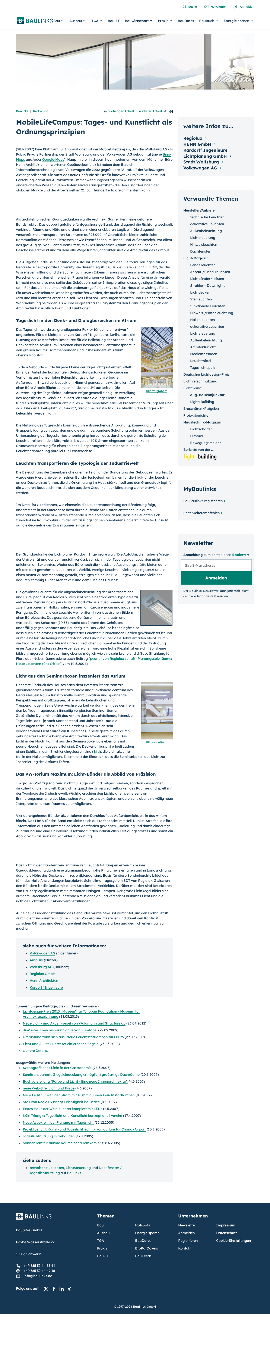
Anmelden (186, 1233)
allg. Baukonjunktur (207, 395)
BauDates (186, 21)
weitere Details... (36, 1050)
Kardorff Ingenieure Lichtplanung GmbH (205, 153)
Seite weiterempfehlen (201, 513)
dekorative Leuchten (207, 224)
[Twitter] (47, 1288)
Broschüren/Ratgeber (201, 408)
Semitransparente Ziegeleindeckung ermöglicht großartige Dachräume (81, 1074)
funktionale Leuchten (207, 306)
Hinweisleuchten (203, 244)
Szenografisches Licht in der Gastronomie (57, 1068)
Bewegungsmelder (205, 443)
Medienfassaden (203, 354)
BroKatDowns (146, 1248)
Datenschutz (226, 1233)
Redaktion (40, 111)
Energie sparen (147, 1233)
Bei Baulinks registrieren (203, 501)
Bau (100, 1225)
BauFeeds (143, 1256)
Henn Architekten (44, 980)
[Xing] (70, 1288)
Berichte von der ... (198, 449)
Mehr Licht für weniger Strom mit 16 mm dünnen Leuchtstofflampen (79, 1095)
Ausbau (103, 1233)
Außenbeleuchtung (206, 231)
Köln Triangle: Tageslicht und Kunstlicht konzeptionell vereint (72, 1115)
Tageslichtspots (203, 367)
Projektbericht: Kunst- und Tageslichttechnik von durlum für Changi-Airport (84, 1129)
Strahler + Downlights (207, 285)
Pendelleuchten (203, 265)
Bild (96, 751)
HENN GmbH (198, 144)
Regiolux (193, 138)
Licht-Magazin (196, 258)
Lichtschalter (201, 429)
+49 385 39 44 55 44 (39, 1265)
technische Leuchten (47, 1168)
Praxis (102, 1248)
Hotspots (142, 1225)
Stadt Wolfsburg (201, 162)
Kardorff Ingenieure (46, 987)
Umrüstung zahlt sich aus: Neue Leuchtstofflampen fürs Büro (73, 1037)
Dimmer (196, 436)
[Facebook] (55, 1288)
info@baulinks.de (38, 1276)
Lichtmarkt (192, 388)
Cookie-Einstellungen (233, 1240)
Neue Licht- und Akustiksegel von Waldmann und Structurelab (74, 1023)
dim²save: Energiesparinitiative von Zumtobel (60, 1030)
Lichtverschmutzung (200, 381)
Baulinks (22, 111)
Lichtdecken (200, 292)
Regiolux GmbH (42, 974)
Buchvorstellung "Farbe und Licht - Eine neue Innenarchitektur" (75, 1081)
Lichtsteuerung (78, 1168)
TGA (100, 1240)
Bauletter (240, 555)
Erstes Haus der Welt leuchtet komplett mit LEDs (62, 1109)
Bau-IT (114, 21)
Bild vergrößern (156, 390)
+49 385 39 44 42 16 (39, 1271)
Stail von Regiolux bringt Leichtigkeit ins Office (61, 1102)
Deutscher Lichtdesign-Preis (206, 374)
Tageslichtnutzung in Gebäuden (49, 1136)
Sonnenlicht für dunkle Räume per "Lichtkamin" (62, 1143)
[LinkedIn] (63, 1288)
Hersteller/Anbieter (199, 210)
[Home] (54, 1219)
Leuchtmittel (200, 361)
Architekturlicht (203, 347)
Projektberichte (195, 415)
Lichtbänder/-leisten (207, 278)
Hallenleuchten (202, 320)
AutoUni (36, 960)
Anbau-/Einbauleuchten (210, 272)
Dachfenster (200, 251)
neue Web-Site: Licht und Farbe (48, 1088)
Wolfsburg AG (41, 967)
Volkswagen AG (42, 953)
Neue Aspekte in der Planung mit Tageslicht (58, 1122)
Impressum (225, 1225)
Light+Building (202, 402)
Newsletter (187, 1225)
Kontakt (184, 1248)
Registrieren (188, 1240)
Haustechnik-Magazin (202, 422)
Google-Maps (53, 159)
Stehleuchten (201, 299)
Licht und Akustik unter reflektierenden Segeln (61, 1044)
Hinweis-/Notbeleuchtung (211, 313)
